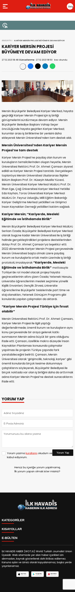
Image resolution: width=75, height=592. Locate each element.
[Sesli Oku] (23, 66)
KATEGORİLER (13, 520)
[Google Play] (37, 574)
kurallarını (31, 453)
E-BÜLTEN (9, 538)
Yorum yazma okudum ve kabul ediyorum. (29, 455)
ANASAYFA (7, 40)
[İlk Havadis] (38, 6)
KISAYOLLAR (12, 529)
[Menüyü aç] (6, 6)
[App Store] (22, 574)
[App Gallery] (52, 574)
